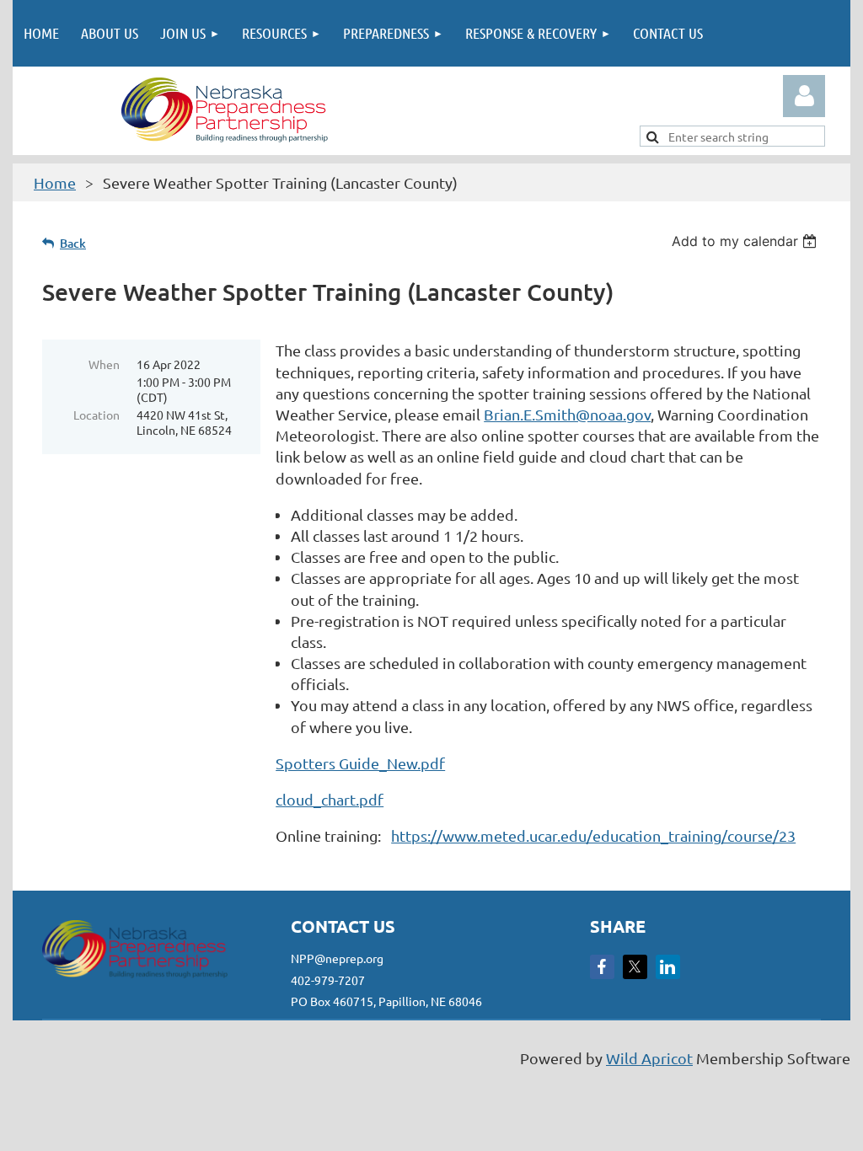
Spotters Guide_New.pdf (360, 763)
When (104, 364)
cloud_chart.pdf (329, 799)
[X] (635, 967)
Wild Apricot (649, 1058)
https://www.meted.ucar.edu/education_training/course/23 (593, 835)
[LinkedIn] (668, 967)
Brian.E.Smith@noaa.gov (567, 414)
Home (55, 182)
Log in (804, 96)
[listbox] (746, 241)
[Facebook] (602, 967)
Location (96, 414)
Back (73, 243)
